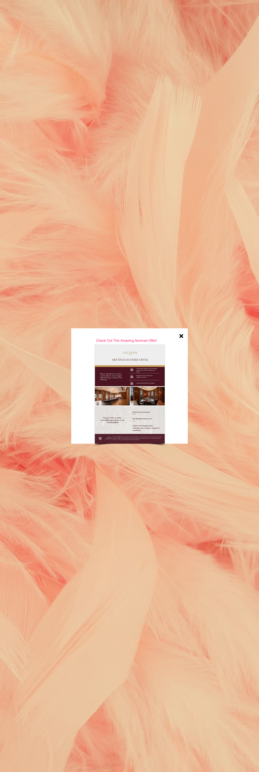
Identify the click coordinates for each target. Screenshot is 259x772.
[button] (181, 336)
